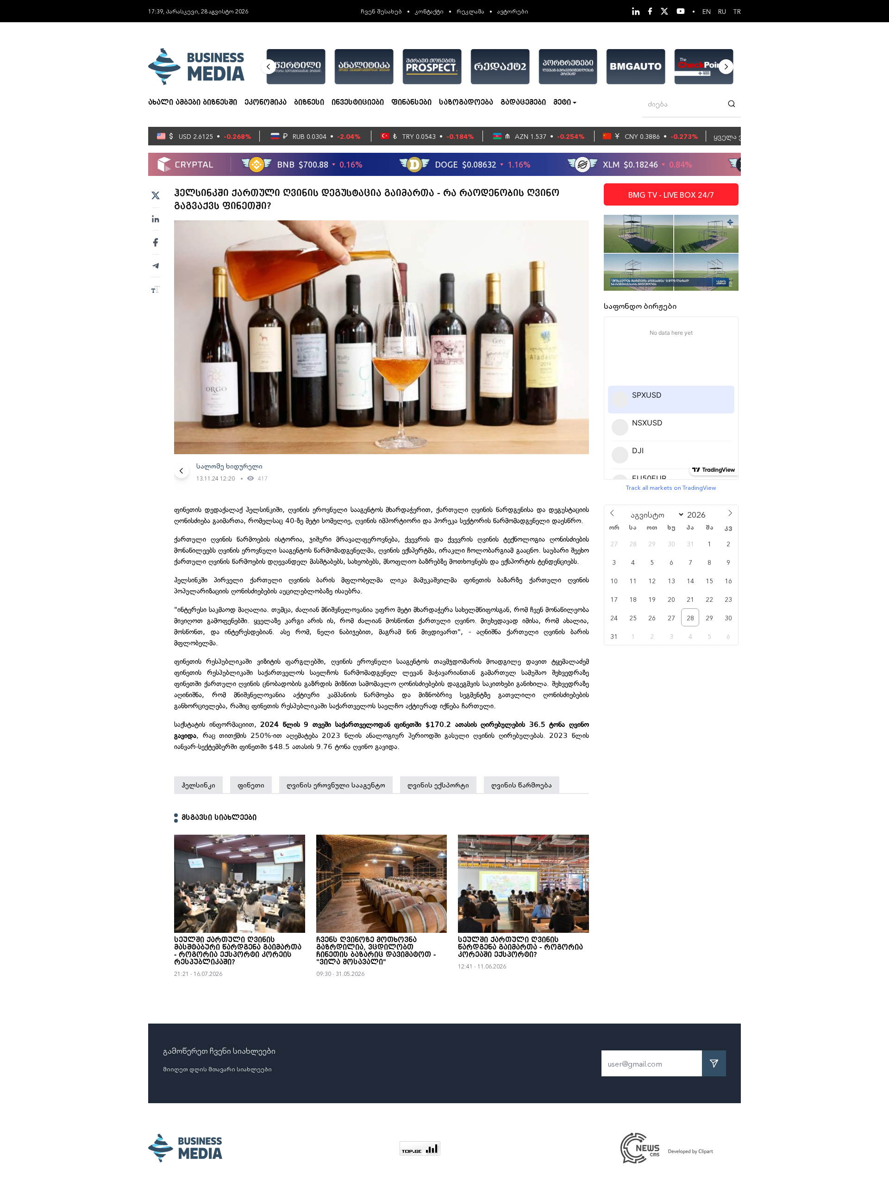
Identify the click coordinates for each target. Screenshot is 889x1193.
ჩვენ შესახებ (381, 11)
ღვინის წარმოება (521, 784)
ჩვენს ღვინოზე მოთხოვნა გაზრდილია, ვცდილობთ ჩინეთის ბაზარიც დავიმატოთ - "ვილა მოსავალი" (376, 951)
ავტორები (512, 11)
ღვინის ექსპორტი (438, 784)
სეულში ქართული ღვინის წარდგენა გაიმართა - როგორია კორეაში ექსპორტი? (520, 948)
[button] (268, 66)
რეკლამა (470, 11)
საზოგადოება (466, 102)
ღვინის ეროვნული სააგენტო (336, 784)
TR (737, 11)
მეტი (562, 102)
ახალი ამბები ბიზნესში (192, 102)
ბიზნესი (309, 102)
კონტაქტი (429, 11)
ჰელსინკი (198, 784)
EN (706, 11)
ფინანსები (411, 102)
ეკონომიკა (265, 102)
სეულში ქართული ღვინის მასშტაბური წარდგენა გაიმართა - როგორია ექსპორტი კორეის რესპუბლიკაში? (237, 951)
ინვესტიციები (358, 102)
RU (722, 11)
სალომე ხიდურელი (229, 465)
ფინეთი (251, 784)
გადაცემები (523, 102)
